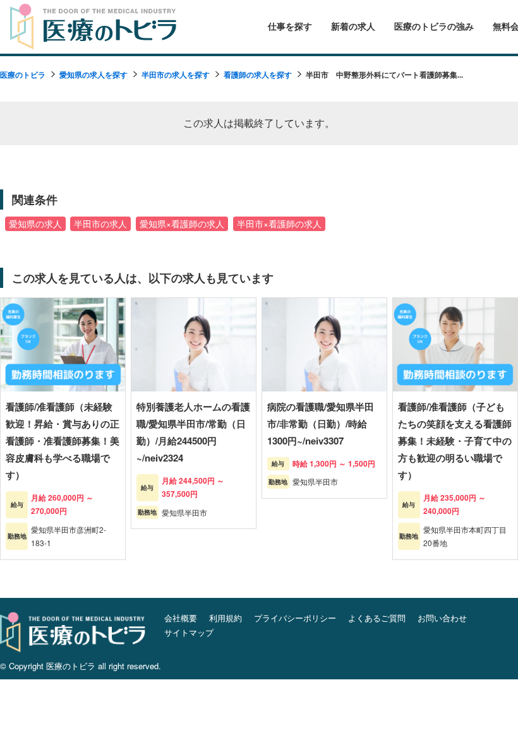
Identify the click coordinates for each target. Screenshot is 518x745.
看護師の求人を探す (258, 74)
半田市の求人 (100, 224)
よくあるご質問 (377, 618)
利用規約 (225, 618)
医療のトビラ (22, 74)
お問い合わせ (442, 618)
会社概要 (180, 618)
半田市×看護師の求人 (279, 224)
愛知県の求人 (35, 224)
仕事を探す (290, 26)
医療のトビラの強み (434, 26)
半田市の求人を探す (176, 74)
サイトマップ (189, 632)
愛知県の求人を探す (93, 74)
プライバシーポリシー (295, 618)
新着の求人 (353, 26)
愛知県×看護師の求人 (182, 224)
